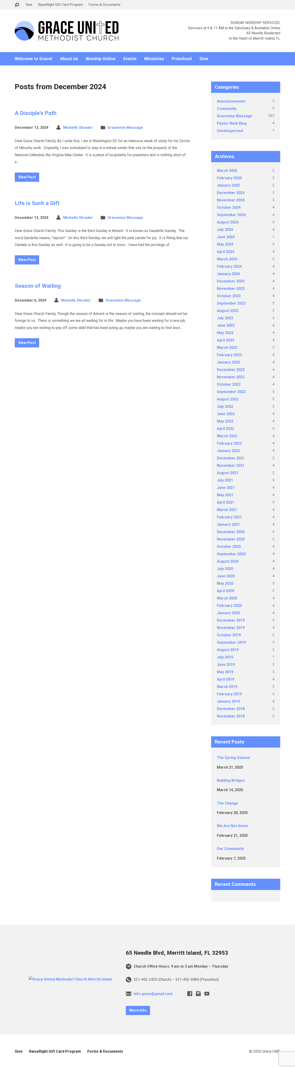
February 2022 (229, 443)
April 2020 (225, 591)
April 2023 (225, 340)
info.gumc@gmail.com (153, 994)
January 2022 (228, 451)
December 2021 (231, 458)
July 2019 (225, 657)
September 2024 (231, 215)
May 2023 (225, 333)
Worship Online (100, 59)
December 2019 (231, 620)
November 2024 (231, 200)
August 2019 (228, 650)
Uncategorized (230, 131)
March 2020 (227, 598)
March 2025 (227, 170)
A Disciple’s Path (35, 113)
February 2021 (229, 517)
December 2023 (231, 281)
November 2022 (231, 377)
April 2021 (225, 502)
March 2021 (227, 510)
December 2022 (231, 369)
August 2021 (228, 473)
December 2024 (231, 193)
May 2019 (225, 672)
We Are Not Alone (232, 826)
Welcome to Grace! (33, 59)
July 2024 (225, 229)
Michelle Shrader (78, 127)
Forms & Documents (104, 5)
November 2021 (231, 465)
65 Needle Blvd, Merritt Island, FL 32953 (177, 953)
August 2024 (228, 222)
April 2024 (225, 252)
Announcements (231, 101)
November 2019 (231, 628)
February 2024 (229, 266)
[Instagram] (198, 993)
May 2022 (225, 421)
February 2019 (229, 694)
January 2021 (228, 524)
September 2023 (231, 303)
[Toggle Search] (17, 5)
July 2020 (225, 569)
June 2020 (226, 576)
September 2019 (231, 642)
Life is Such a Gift (37, 203)
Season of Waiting (38, 286)
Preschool (182, 59)
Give (29, 5)
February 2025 (229, 178)
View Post (27, 177)
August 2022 (228, 399)
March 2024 (227, 259)
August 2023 (228, 310)
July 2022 (225, 406)
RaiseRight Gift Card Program (60, 5)
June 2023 (226, 325)
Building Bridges (231, 780)
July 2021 (225, 480)
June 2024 (226, 237)
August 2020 (228, 561)
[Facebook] (189, 993)
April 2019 (225, 679)
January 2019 (228, 701)
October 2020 (229, 546)
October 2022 (229, 384)
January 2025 (228, 185)
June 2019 (226, 664)
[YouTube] (206, 993)
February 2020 (229, 605)
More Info (138, 1010)
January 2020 (228, 613)
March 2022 (227, 436)
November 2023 (231, 288)
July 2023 (225, 318)
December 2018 (231, 709)
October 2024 (229, 207)
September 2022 (231, 392)
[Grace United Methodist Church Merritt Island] (70, 979)
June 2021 (226, 487)
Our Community (230, 848)
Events (129, 59)
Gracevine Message (125, 127)
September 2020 (231, 554)
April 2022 (225, 428)
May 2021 (225, 495)
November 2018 (231, 716)
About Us (69, 59)
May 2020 (225, 583)
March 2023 (227, 347)
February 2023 (229, 355)
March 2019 (227, 686)
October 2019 (229, 635)
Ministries (154, 59)
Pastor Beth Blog (232, 123)
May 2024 (225, 244)
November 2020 (231, 539)
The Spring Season (233, 757)
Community (226, 108)
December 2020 (231, 532)
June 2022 (226, 414)
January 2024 (228, 274)
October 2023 (229, 296)
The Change (227, 803)
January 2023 (228, 362)
